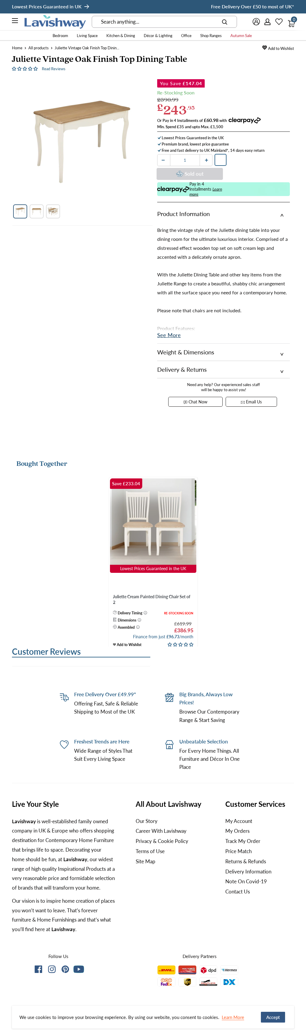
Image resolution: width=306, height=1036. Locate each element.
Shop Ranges (211, 35)
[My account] (267, 22)
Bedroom (60, 35)
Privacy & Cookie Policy (162, 841)
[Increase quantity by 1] (206, 160)
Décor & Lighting (158, 35)
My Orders (237, 831)
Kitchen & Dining (120, 35)
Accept (273, 1017)
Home (17, 47)
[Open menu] (15, 21)
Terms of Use (150, 851)
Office (186, 35)
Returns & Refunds (245, 861)
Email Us (253, 401)
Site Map (145, 861)
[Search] (224, 21)
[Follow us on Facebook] (38, 970)
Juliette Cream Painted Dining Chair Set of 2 (151, 599)
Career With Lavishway (161, 831)
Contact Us (237, 891)
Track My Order (242, 841)
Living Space (87, 35)
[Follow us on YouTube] (79, 969)
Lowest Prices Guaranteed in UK (47, 6)
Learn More (233, 1017)
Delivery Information (248, 871)
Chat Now (197, 401)
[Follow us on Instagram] (52, 970)
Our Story (146, 821)
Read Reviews (53, 68)
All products (38, 47)
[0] (290, 22)
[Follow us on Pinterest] (65, 970)
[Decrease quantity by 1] (163, 160)
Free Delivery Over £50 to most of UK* (252, 6)
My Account (238, 821)
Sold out (194, 174)
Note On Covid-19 (246, 881)
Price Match (238, 851)
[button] (25, 68)
